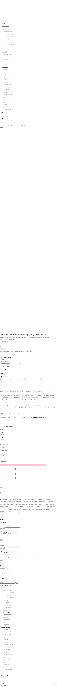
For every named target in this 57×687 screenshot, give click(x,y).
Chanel (5, 69)
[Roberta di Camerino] (4, 353)
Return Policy (4, 454)
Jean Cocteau (6, 89)
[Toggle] (11, 585)
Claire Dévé (6, 72)
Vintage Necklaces (10, 37)
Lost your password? (4, 543)
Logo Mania (6, 61)
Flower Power (6, 57)
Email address (3, 545)
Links (3, 455)
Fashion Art (6, 56)
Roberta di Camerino (8, 94)
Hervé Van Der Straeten (8, 84)
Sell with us (4, 436)
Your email (2, 472)
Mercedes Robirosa (7, 102)
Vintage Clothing (7, 49)
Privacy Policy (4, 452)
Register (2, 560)
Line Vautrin (6, 104)
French (3, 23)
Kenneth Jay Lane (7, 97)
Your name (2, 476)
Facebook (2, 355)
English (3, 22)
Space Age (6, 64)
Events (3, 437)
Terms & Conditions (6, 449)
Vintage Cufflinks (9, 39)
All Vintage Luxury (7, 29)
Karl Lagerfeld (6, 656)
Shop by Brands (5, 67)
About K (3, 432)
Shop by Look (4, 52)
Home (1, 125)
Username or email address (5, 525)
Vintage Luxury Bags (10, 44)
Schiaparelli (6, 107)
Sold (3, 112)
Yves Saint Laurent (7, 109)
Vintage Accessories (7, 47)
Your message (3, 480)
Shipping (4, 447)
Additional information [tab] (6, 357)
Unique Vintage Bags (10, 46)
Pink (6, 369)
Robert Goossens (7, 92)
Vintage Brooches (10, 34)
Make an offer (3, 349)
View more (2, 514)
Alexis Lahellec (6, 99)
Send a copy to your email (5, 490)
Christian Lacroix (7, 71)
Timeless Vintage (7, 66)
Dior (5, 77)
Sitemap (4, 439)
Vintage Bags (6, 42)
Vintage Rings (9, 41)
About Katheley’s (6, 671)
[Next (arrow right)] (1, 681)
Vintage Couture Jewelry (8, 31)
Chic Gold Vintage (7, 54)
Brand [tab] (3, 359)
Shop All (4, 27)
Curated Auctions (5, 26)
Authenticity (4, 450)
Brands (3, 434)
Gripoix (5, 79)
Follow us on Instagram (6, 426)
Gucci (5, 81)
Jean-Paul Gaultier (7, 651)
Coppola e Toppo (7, 74)
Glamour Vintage (7, 59)
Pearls (5, 62)
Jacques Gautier (7, 87)
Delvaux (5, 76)
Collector (7, 366)
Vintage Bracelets (10, 32)
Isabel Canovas (7, 86)
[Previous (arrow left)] (0, 681)
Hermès (5, 82)
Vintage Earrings (9, 36)
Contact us (4, 441)
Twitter (5, 355)
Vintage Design (7, 51)
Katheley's (2, 14)
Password (2, 528)
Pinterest (8, 355)
